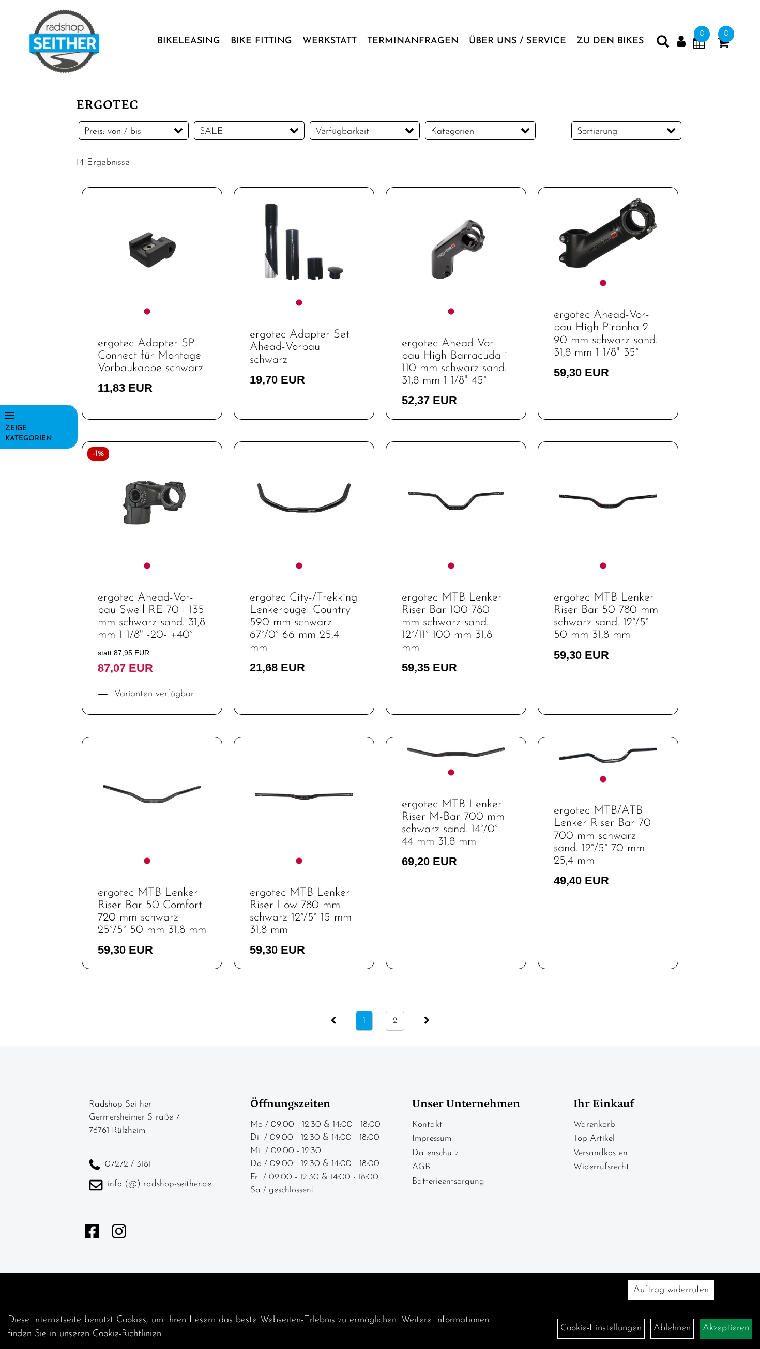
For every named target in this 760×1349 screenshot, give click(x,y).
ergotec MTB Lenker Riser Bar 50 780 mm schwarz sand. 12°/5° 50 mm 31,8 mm (606, 616)
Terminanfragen (413, 41)
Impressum (431, 1138)
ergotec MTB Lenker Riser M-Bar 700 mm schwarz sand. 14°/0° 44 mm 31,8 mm (453, 823)
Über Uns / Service (517, 41)
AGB (421, 1166)
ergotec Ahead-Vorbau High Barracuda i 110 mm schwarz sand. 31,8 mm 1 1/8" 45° (454, 362)
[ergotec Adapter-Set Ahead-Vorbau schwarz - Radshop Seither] (304, 243)
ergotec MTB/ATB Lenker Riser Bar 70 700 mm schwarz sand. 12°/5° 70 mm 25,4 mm (602, 836)
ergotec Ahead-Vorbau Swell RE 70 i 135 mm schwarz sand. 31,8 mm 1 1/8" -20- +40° (151, 616)
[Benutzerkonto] (681, 42)
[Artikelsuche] (663, 44)
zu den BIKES (610, 41)
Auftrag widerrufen (671, 1290)
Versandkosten (600, 1152)
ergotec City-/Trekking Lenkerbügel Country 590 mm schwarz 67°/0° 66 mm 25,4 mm (303, 623)
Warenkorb (594, 1124)
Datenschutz (435, 1152)
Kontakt (427, 1124)
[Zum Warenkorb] (723, 45)
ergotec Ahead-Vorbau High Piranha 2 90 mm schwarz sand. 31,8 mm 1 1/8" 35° (606, 334)
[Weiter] (426, 1021)
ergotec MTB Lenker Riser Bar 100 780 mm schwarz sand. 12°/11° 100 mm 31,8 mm (452, 623)
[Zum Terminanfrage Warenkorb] (699, 45)
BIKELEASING (188, 41)
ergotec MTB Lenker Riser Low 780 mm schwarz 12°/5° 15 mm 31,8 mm (301, 912)
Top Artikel (594, 1138)
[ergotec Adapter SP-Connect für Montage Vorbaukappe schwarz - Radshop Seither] (152, 247)
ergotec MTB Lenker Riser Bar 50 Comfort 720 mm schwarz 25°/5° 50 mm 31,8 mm (152, 912)
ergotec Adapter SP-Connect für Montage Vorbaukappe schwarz (150, 356)
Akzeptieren (726, 1328)
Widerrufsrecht (601, 1166)
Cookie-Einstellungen (601, 1328)
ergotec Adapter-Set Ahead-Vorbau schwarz (299, 347)
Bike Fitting (261, 41)
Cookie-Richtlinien (127, 1334)
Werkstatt (329, 41)
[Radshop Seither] (64, 41)
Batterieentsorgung (448, 1181)
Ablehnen (672, 1328)
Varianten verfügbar (152, 694)
